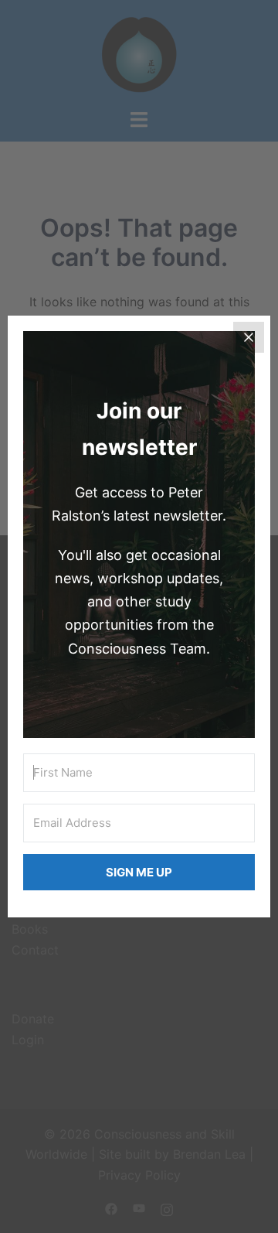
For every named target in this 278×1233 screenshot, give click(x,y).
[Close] (248, 337)
